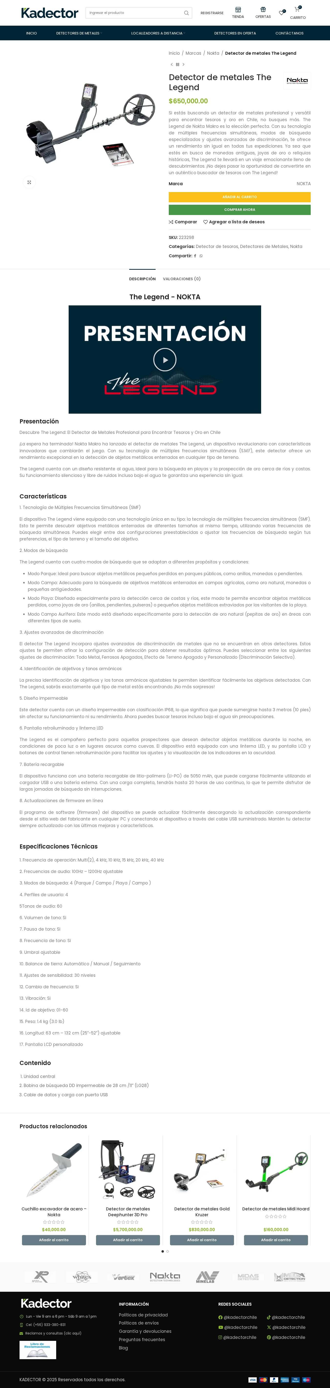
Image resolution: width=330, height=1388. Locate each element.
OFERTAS (263, 16)
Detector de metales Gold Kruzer (202, 1212)
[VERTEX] (123, 1277)
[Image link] (46, 1303)
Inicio (174, 53)
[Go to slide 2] (167, 1251)
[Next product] (183, 64)
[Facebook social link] (195, 256)
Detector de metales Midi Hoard (275, 1209)
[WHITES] (82, 1277)
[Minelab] (206, 1277)
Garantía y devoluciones (145, 1331)
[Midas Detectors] (248, 1277)
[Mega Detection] (289, 1277)
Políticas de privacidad (143, 1315)
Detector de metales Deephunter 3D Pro (128, 1212)
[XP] (40, 1277)
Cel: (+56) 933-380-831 (45, 1324)
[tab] (142, 276)
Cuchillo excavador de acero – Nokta (53, 1212)
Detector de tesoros (217, 246)
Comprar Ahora (239, 209)
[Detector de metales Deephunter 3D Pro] (128, 1169)
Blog (123, 1348)
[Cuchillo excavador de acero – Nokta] (54, 1169)
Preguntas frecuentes (142, 1340)
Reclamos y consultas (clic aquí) (53, 1333)
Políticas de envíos (139, 1323)
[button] (165, 359)
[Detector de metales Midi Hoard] (276, 1169)
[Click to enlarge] (29, 182)
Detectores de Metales (264, 246)
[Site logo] (50, 12)
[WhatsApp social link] (201, 256)
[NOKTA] (165, 1277)
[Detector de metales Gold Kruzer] (202, 1169)
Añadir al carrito (240, 196)
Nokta (213, 53)
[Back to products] (178, 64)
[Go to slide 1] (162, 1251)
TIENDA (238, 16)
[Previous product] (172, 64)
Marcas (193, 53)
